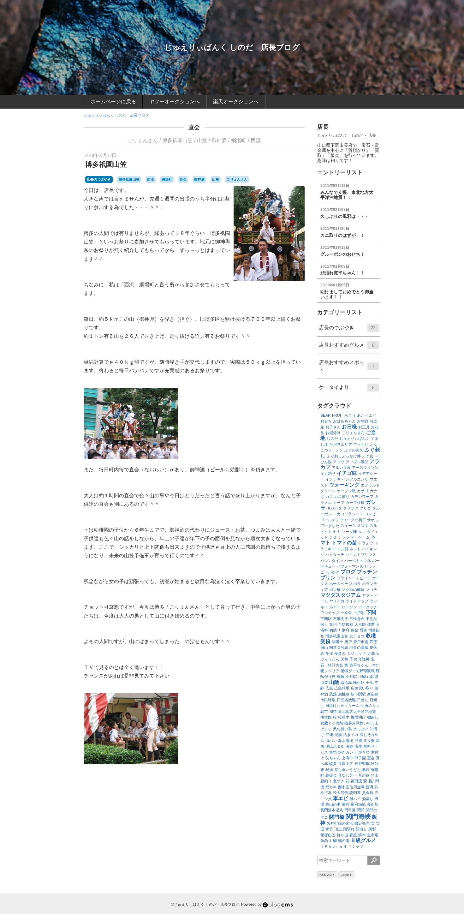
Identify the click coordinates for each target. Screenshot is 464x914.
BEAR (325, 415)
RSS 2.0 (325, 874)
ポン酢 (335, 590)
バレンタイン (331, 561)
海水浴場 (345, 740)
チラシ (343, 537)
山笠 (202, 140)
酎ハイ (355, 799)
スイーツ (348, 525)
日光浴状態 (346, 700)
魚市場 (372, 835)
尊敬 (340, 676)
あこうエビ (366, 415)
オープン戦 (346, 491)
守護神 (364, 659)
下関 (371, 612)
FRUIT (337, 415)
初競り (335, 630)
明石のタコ (370, 705)
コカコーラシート (348, 514)
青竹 (329, 829)
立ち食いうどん (347, 770)
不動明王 (340, 619)
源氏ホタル (334, 746)
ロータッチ (367, 607)
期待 (333, 711)
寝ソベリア (329, 671)
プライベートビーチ (354, 578)
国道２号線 (338, 647)
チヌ (333, 537)
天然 (344, 659)
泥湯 (338, 734)
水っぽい (360, 729)
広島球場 (341, 688)
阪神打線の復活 (340, 823)
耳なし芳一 (347, 775)
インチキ (333, 479)
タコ (362, 531)
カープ (338, 502)
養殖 (353, 835)
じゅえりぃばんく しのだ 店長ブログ (232, 47)
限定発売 (362, 823)
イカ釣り (328, 473)
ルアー (335, 607)
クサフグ (350, 508)
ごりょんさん (143, 140)
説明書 (355, 793)
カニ (329, 496)
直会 (194, 127)
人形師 (360, 624)
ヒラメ (370, 566)
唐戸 (348, 642)
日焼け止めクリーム (342, 705)
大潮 (371, 653)
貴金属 (367, 793)
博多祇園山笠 (177, 140)
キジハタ (334, 508)
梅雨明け (358, 717)
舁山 (374, 775)
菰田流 (356, 781)
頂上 (338, 829)
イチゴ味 (347, 473)
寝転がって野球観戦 (358, 671)
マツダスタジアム (340, 595)
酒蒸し (367, 799)
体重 (371, 624)
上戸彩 (359, 613)
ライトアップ (357, 601)
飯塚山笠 (328, 835)
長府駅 (372, 804)
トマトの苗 (344, 542)
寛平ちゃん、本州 (364, 665)
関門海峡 (358, 816)
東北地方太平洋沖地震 (357, 711)
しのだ (332, 438)
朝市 (324, 711)
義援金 (331, 775)
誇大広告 (340, 793)
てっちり (360, 444)
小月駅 (351, 676)
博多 (363, 630)
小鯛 (362, 676)
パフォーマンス (350, 566)
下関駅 (326, 619)
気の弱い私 (342, 729)
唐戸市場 (360, 642)
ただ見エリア (340, 444)
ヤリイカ (336, 601)
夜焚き (340, 653)
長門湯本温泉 (331, 810)
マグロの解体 (353, 590)
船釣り (326, 781)
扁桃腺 (343, 694)
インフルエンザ (355, 479)
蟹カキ (331, 787)
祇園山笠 (345, 764)
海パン (331, 740)
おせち (326, 421)
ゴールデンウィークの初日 (343, 520)
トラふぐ (365, 543)
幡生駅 (359, 682)
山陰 (334, 682)
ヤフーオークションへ (174, 101)
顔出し (361, 829)
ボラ (357, 584)
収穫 (371, 635)
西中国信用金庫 (351, 787)
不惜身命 (357, 619)
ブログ (348, 571)
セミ (337, 531)
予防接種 (345, 624)
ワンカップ (329, 613)
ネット (355, 549)
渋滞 (358, 740)
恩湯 (333, 694)
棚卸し (372, 717)
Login (345, 874)
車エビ (340, 798)
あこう (350, 415)
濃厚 (358, 746)
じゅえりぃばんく (354, 438)
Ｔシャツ (355, 846)
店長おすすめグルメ (346, 345)
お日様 (349, 426)
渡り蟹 (369, 740)
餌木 (362, 835)
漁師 (349, 746)
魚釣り (326, 841)
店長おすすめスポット (346, 366)
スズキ (362, 525)
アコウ (338, 462)
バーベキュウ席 (357, 561)
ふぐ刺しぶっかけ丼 (344, 456)
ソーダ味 (349, 531)
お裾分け (333, 433)
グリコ (365, 508)
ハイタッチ (334, 555)
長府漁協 (358, 804)
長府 (345, 804)
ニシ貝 (342, 549)
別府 (345, 630)
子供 (353, 659)
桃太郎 (326, 717)
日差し (362, 700)
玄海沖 (347, 758)
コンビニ (372, 514)
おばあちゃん (344, 421)
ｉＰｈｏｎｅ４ (333, 846)
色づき (338, 781)
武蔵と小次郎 (331, 723)
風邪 (372, 829)
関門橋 (336, 817)
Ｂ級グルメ (363, 840)
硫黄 (333, 764)
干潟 (369, 682)
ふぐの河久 (353, 450)
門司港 (350, 810)
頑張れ (348, 829)
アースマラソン (365, 467)
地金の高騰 (358, 647)
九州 (333, 624)
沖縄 (329, 734)
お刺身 (362, 421)
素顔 (366, 770)
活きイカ (350, 734)
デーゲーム (360, 537)
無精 (333, 752)
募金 (354, 630)
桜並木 (343, 717)
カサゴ (362, 491)
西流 (256, 140)
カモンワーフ (362, 496)
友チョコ (357, 636)
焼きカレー (347, 752)
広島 (329, 688)
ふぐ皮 (367, 456)
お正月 (364, 427)
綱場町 (238, 140)
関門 (361, 810)
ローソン (349, 607)
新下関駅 (358, 694)
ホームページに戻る (113, 101)
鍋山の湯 (333, 804)
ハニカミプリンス (361, 555)
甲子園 (360, 758)
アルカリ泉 (341, 467)
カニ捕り (341, 496)
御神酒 (219, 140)
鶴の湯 (343, 841)
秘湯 (329, 770)
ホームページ (340, 584)
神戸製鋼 (362, 764)
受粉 (325, 641)
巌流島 (346, 682)
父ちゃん (333, 758)
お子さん (333, 427)
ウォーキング (344, 484)
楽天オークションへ (236, 101)
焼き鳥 (364, 752)
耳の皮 (364, 775)
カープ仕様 (355, 502)
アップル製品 (357, 462)
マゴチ (371, 590)
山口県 (372, 676)
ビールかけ (329, 572)
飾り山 (342, 835)
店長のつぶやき (99, 179)
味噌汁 (337, 642)
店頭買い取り (362, 688)
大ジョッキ (356, 653)
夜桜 (329, 653)
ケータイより (346, 387)
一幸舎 (346, 613)
